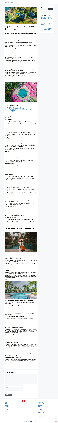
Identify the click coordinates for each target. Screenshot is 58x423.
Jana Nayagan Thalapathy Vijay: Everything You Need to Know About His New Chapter (46, 20)
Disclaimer (7, 409)
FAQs (13, 111)
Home (6, 400)
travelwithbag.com (10, 2)
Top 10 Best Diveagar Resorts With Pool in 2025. (16, 108)
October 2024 (40, 413)
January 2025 (40, 409)
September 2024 (41, 415)
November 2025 (41, 400)
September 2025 (41, 403)
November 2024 (41, 412)
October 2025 (40, 402)
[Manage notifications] (56, 421)
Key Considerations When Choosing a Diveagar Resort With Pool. (21, 109)
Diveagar (10, 263)
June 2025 (40, 405)
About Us (6, 405)
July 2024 (39, 418)
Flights (6, 403)
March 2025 (40, 406)
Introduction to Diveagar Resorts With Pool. (14, 107)
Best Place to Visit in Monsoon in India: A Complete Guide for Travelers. (46, 29)
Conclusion (13, 110)
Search (42, 7)
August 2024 (40, 416)
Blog (6, 402)
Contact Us (7, 406)
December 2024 (41, 410)
